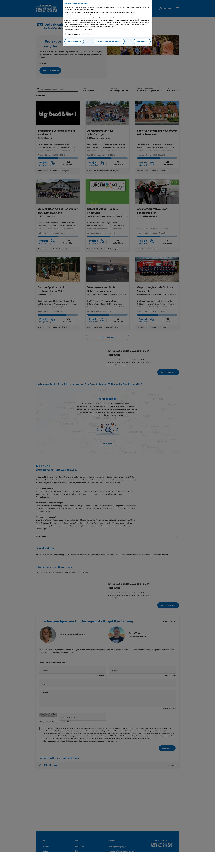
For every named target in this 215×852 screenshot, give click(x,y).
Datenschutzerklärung (85, 22)
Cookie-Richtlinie (140, 20)
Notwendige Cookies (73, 34)
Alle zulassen (142, 41)
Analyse (87, 34)
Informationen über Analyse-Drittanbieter (77, 30)
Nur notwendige (74, 41)
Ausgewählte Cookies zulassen (109, 41)
